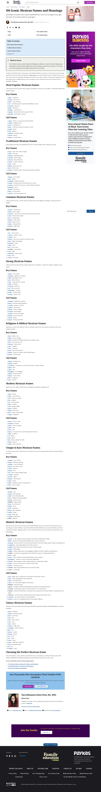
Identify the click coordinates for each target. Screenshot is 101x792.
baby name (32, 75)
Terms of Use (43, 777)
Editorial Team (43, 768)
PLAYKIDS (89, 768)
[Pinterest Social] (7, 756)
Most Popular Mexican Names (15, 44)
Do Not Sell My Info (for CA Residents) (75, 777)
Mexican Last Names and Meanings (17, 668)
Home (7, 7)
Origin (28, 7)
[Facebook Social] (9, 756)
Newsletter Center (15, 768)
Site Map (79, 768)
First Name (22, 7)
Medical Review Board (35, 710)
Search (91, 211)
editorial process (17, 710)
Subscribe (46, 732)
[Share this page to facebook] (7, 27)
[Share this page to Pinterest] (10, 27)
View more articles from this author (30, 706)
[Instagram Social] (15, 756)
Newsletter (90, 2)
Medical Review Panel (86, 773)
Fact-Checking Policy (38, 773)
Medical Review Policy (69, 773)
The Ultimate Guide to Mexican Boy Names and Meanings (23, 664)
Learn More (28, 686)
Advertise (55, 768)
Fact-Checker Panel (53, 773)
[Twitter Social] (12, 756)
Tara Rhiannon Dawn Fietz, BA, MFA (38, 695)
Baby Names (14, 7)
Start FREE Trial (41, 686)
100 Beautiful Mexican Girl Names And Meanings (20, 666)
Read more (29, 703)
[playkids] (80, 59)
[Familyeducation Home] (51, 756)
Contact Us (67, 768)
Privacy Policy (13, 773)
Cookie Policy (19, 777)
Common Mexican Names (14, 51)
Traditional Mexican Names (14, 48)
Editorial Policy (24, 773)
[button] (13, 27)
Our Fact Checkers (55, 710)
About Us (30, 768)
